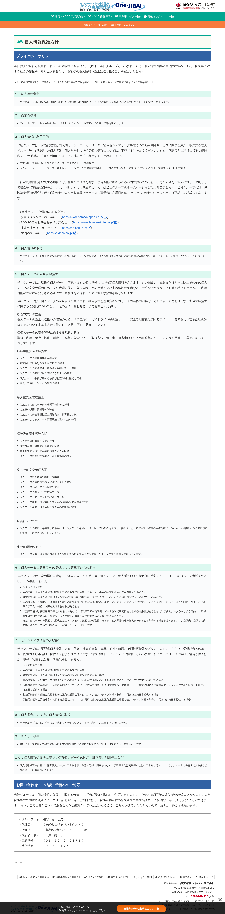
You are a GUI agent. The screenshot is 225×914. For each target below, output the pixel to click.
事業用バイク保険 (119, 877)
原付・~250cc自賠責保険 (35, 877)
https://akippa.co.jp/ (60, 233)
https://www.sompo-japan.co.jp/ (83, 217)
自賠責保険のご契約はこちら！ (140, 908)
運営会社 (187, 877)
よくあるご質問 (143, 877)
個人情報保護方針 (167, 877)
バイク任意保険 (95, 877)
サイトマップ (205, 877)
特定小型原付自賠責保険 (68, 877)
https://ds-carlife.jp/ (75, 227)
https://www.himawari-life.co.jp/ (93, 222)
